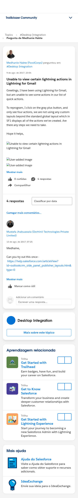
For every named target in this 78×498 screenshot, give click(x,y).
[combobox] (52, 201)
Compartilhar (22, 186)
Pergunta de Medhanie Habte (24, 38)
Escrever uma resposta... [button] (32, 302)
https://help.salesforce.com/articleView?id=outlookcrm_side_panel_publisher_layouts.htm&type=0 (39, 265)
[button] (39, 332)
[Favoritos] (61, 360)
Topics (9, 34)
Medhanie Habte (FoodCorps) (24, 62)
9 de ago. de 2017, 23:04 (19, 72)
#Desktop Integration (33, 34)
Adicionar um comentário (30, 297)
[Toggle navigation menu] (70, 18)
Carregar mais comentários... (24, 212)
